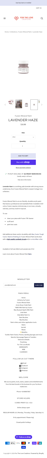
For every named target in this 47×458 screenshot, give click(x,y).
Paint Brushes (23, 317)
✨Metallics (23, 332)
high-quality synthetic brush (16, 239)
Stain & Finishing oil (14, 237)
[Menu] (4, 18)
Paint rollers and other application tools (23, 322)
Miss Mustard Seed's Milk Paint (23, 310)
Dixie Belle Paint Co (23, 315)
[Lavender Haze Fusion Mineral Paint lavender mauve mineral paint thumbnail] (11, 102)
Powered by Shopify (37, 453)
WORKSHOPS (23, 347)
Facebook (24, 366)
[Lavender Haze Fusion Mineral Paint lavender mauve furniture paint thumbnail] (18, 103)
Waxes (24, 330)
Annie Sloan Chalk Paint (23, 305)
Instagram (24, 368)
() (39, 8)
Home (7, 32)
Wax (33, 234)
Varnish (23, 327)
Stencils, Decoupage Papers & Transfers (23, 337)
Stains (23, 325)
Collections (13, 32)
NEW (23, 349)
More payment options (23, 168)
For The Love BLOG (23, 345)
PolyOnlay (23, 342)
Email (24, 363)
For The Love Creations (22, 453)
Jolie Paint (23, 312)
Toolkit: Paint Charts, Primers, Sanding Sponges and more (23, 335)
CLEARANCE (23, 352)
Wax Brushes (23, 320)
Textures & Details (23, 340)
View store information (24, 180)
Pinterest (24, 371)
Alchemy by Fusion (23, 300)
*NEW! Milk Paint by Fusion (23, 308)
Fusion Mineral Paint (24, 32)
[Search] (42, 18)
